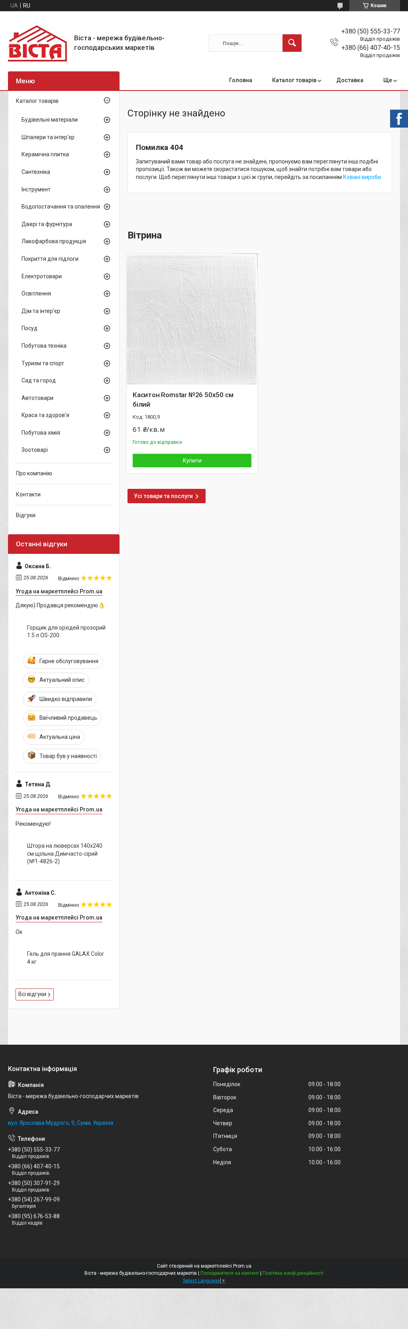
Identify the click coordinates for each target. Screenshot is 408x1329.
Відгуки (25, 515)
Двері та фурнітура (47, 224)
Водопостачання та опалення (61, 206)
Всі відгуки (32, 994)
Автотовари (37, 398)
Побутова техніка (44, 346)
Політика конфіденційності (293, 1273)
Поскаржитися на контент (229, 1273)
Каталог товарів (294, 80)
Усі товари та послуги (163, 496)
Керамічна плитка (45, 154)
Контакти (28, 494)
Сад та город (39, 380)
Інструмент (36, 189)
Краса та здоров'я (45, 415)
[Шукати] (292, 43)
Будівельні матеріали (50, 119)
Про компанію (34, 473)
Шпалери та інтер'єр (48, 137)
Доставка (349, 80)
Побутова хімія (41, 432)
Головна (240, 80)
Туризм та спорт (43, 363)
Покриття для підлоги (50, 259)
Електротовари (42, 276)
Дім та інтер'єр (41, 311)
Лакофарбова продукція (54, 241)
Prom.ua (242, 1266)
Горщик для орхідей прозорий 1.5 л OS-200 (66, 631)
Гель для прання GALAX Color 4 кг (65, 958)
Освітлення (36, 293)
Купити (192, 460)
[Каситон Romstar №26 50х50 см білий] (192, 319)
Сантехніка (36, 172)
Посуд (29, 328)
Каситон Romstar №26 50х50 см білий (183, 399)
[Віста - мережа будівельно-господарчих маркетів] (38, 43)
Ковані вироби (362, 177)
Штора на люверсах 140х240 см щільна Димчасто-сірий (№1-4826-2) (64, 853)
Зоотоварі (35, 450)
